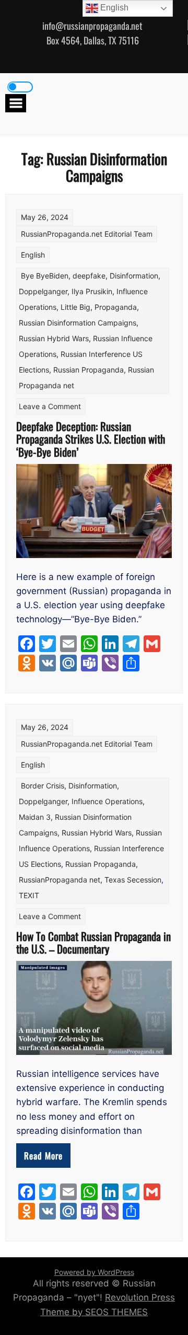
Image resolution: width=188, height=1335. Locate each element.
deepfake (89, 275)
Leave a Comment (50, 406)
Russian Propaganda (88, 369)
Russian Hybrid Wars (54, 338)
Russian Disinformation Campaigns (77, 322)
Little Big (75, 307)
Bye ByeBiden (44, 275)
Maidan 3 (35, 816)
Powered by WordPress (94, 1272)
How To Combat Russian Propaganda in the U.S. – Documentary (93, 942)
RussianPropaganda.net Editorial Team (86, 233)
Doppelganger (43, 291)
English (33, 254)
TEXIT (29, 895)
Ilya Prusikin (92, 291)
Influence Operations (107, 801)
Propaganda (116, 307)
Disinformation (134, 275)
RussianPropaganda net (59, 879)
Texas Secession (132, 879)
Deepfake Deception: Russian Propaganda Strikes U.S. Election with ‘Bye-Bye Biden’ (90, 438)
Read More (43, 1155)
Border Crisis (42, 785)
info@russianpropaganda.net (92, 25)
